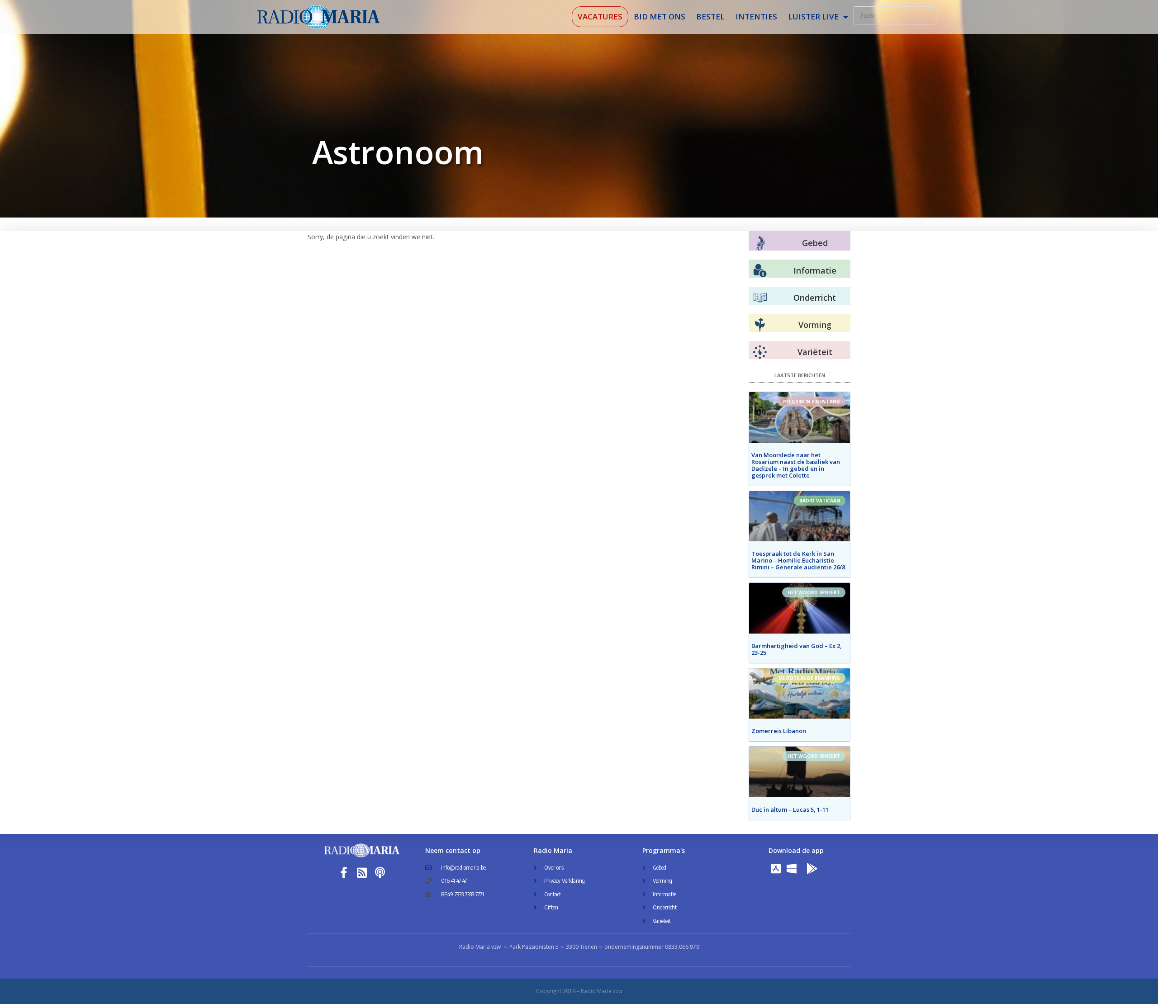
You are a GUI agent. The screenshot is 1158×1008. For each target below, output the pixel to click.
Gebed (815, 242)
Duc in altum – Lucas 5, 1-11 (790, 809)
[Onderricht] (760, 298)
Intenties (756, 16)
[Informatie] (760, 271)
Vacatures (600, 16)
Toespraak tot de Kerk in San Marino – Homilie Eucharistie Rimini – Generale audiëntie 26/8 (798, 560)
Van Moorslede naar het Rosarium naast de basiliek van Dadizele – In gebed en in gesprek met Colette (795, 465)
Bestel (710, 16)
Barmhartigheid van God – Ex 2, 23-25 (796, 649)
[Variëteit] (760, 352)
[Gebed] (760, 243)
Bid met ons (659, 16)
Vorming (814, 324)
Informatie (814, 270)
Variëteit (814, 351)
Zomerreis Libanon (778, 731)
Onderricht (814, 297)
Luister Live (813, 16)
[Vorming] (760, 325)
